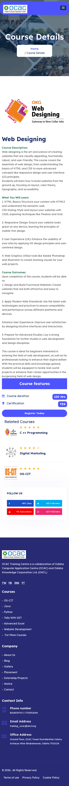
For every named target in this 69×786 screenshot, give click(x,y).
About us (9, 655)
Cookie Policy (51, 777)
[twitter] (38, 503)
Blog (7, 660)
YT (23, 582)
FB (10, 582)
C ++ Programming (33, 433)
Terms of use (11, 777)
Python (8, 612)
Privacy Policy (30, 777)
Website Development (17, 629)
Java (7, 606)
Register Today (34, 413)
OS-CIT (25, 474)
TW (4, 582)
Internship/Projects (16, 678)
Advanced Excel (14, 623)
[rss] (38, 511)
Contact (9, 689)
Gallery (8, 666)
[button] (63, 8)
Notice (8, 683)
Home (35, 48)
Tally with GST (13, 617)
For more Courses (15, 635)
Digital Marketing (33, 453)
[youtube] (9, 511)
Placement (10, 672)
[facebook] (9, 503)
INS (16, 582)
